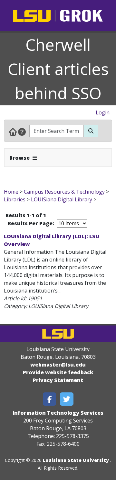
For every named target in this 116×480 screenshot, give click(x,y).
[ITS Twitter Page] (66, 399)
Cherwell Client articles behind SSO (58, 69)
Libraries (14, 199)
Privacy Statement (58, 380)
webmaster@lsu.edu (58, 364)
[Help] (22, 131)
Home (11, 191)
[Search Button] (90, 131)
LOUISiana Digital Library (61, 199)
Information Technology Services (58, 412)
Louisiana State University (76, 460)
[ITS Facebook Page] (49, 399)
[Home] (13, 131)
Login (103, 112)
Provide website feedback (58, 372)
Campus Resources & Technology (64, 191)
